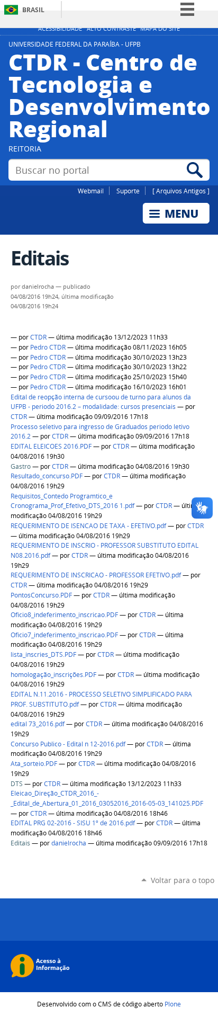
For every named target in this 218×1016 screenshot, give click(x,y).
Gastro (21, 466)
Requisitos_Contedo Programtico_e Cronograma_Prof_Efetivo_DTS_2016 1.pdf (72, 501)
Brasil (33, 9)
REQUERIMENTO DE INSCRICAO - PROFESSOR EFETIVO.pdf (96, 575)
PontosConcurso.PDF (41, 595)
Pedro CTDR (48, 347)
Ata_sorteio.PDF (34, 763)
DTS (17, 783)
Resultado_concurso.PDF (47, 475)
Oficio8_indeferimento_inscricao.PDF (64, 614)
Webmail (91, 190)
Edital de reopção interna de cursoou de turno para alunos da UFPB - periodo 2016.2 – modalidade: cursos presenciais (101, 402)
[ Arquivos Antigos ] (181, 190)
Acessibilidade (60, 28)
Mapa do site (160, 28)
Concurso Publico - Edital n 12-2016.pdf (68, 743)
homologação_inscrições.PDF (53, 674)
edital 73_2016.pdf (38, 723)
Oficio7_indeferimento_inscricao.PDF (64, 634)
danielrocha (68, 843)
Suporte (128, 190)
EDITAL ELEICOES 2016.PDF (51, 446)
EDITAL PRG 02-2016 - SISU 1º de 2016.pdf (73, 822)
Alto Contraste (111, 28)
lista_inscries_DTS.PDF (43, 654)
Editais (20, 843)
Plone (173, 1004)
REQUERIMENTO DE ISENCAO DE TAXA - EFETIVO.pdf (88, 525)
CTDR (38, 337)
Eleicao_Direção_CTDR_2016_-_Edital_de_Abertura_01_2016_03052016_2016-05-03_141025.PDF (107, 798)
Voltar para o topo (182, 880)
